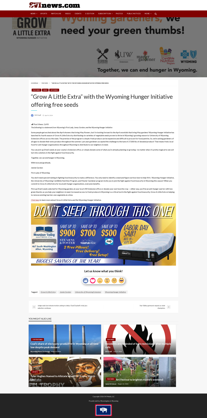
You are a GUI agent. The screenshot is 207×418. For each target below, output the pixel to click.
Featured (45, 83)
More (147, 13)
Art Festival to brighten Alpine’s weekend (139, 379)
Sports (43, 13)
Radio (68, 13)
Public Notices (134, 13)
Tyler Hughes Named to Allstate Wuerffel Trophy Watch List (62, 378)
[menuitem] (33, 14)
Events (78, 13)
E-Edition (89, 13)
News (33, 13)
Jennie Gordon (65, 292)
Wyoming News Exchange (40, 351)
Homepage (34, 83)
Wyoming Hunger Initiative (115, 292)
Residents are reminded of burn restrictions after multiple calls (138, 345)
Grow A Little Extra (48, 292)
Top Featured (37, 339)
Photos (119, 13)
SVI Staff (37, 115)
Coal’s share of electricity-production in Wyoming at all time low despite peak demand (64, 345)
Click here (35, 200)
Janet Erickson (111, 384)
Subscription (104, 13)
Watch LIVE (56, 13)
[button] (155, 14)
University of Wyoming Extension (88, 292)
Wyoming (54, 90)
